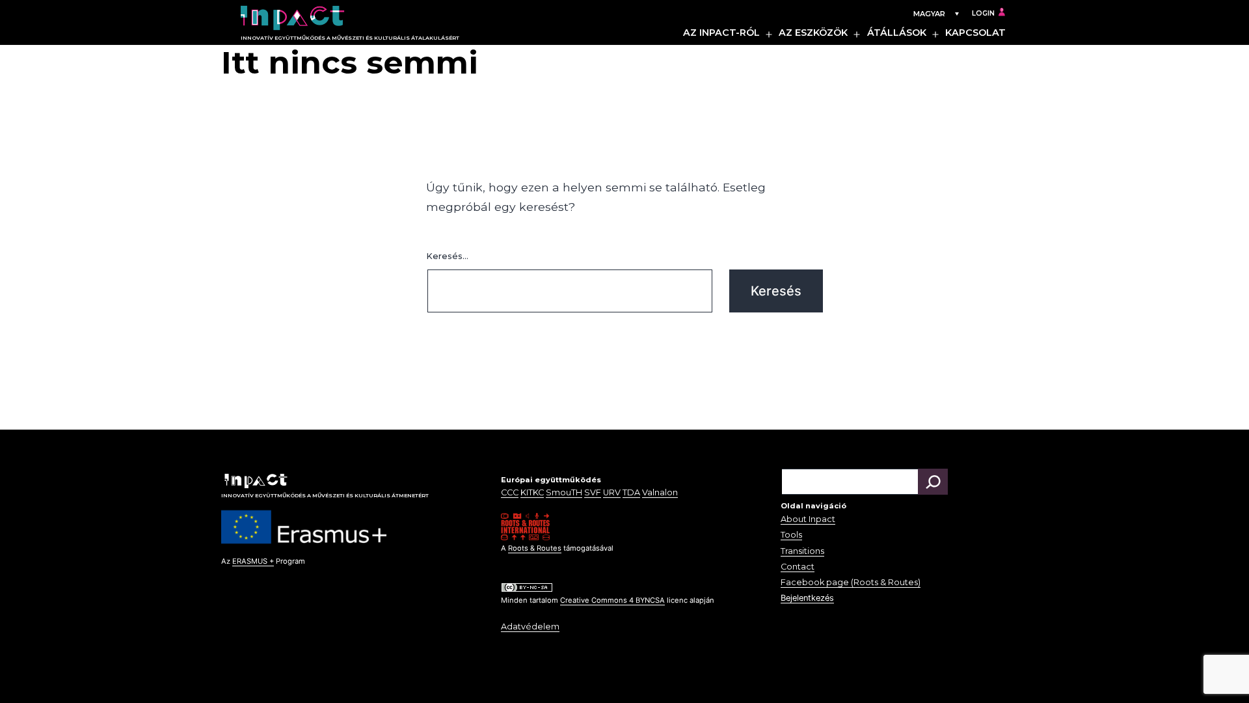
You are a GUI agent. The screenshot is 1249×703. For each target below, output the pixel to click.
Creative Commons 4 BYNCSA (612, 600)
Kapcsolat (975, 32)
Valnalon (660, 492)
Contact (797, 567)
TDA (631, 492)
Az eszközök (813, 32)
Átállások (896, 32)
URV (612, 492)
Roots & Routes (534, 548)
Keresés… (447, 256)
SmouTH (564, 492)
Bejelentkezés (807, 598)
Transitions (802, 551)
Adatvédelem (530, 626)
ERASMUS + (253, 561)
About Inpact (808, 519)
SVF (592, 492)
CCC (509, 492)
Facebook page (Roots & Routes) (850, 582)
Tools (791, 535)
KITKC (532, 492)
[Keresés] (933, 482)
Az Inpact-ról (721, 32)
